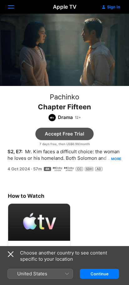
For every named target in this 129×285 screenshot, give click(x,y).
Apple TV (64, 7)
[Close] (10, 254)
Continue (99, 273)
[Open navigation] (15, 7)
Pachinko (64, 97)
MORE (116, 159)
